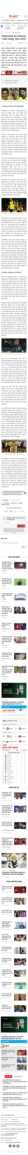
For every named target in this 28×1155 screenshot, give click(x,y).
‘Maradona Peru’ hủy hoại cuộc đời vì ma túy (7, 960)
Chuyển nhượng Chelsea (8, 830)
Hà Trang (5, 500)
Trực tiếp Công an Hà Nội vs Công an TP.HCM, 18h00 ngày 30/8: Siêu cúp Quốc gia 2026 (7, 565)
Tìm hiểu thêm (6, 707)
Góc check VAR (16, 32)
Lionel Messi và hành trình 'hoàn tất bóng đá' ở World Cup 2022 (8, 1052)
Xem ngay (6, 877)
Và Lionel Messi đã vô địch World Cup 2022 (8, 1065)
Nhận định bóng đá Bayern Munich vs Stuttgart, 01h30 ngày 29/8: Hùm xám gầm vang (15, 1105)
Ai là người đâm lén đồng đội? (11, 80)
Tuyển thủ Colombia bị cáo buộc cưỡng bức (6, 1006)
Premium (12, 20)
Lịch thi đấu (8, 710)
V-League (4, 570)
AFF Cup (4, 585)
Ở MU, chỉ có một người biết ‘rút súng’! (6, 624)
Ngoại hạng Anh (6, 628)
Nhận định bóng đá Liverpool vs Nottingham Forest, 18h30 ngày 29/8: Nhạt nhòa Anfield (7, 841)
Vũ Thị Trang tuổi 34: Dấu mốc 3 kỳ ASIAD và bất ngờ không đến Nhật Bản (7, 640)
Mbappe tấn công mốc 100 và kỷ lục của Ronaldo (7, 654)
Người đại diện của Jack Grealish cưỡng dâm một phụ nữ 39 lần (7, 924)
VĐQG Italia (5, 615)
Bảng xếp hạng (10, 747)
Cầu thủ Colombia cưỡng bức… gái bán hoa (7, 984)
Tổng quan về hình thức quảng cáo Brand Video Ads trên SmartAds (13, 873)
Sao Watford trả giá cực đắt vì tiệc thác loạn (7, 948)
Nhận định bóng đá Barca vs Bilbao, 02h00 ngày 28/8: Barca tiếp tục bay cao (15, 1093)
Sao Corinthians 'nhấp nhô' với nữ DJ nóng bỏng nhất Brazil (7, 972)
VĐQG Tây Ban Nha (6, 658)
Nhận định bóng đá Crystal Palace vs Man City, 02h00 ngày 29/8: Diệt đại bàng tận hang (7, 809)
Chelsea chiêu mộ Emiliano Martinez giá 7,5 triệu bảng (7, 823)
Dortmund (14, 503)
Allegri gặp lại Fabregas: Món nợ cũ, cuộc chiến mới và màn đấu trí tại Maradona (7, 610)
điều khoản (11, 531)
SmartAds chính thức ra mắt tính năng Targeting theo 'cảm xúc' (13, 703)
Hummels (7, 503)
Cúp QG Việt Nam (11, 715)
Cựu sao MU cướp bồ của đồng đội (7, 994)
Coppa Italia (5, 676)
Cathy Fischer (5, 504)
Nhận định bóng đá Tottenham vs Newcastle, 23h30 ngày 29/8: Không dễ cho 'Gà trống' (15, 1099)
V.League (4, 715)
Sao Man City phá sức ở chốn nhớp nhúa (7, 888)
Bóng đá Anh (21, 20)
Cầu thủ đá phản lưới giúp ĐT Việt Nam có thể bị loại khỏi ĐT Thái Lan (7, 581)
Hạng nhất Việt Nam (22, 715)
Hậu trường (7, 32)
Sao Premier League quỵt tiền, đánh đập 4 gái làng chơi (7, 937)
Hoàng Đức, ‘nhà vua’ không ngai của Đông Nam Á (7, 794)
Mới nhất (6, 20)
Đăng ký (21, 526)
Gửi (24, 547)
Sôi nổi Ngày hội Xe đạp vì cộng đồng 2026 (7, 595)
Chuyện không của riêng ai (10, 82)
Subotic (20, 503)
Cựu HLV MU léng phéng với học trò (7, 911)
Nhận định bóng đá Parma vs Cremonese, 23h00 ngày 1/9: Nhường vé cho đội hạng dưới (7, 670)
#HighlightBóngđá (17, 23)
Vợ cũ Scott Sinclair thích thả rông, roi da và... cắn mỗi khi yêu (7, 900)
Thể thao (4, 599)
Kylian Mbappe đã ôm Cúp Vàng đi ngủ (8, 1058)
